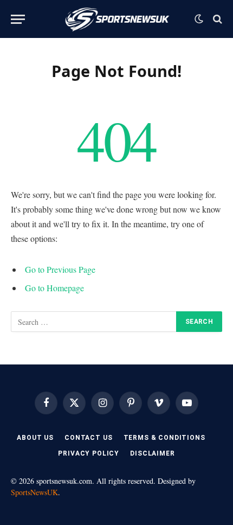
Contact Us (88, 437)
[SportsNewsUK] (116, 19)
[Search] (216, 19)
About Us (35, 437)
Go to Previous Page (60, 269)
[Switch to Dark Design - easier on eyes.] (199, 19)
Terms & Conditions (164, 437)
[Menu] (18, 19)
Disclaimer (152, 453)
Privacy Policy (88, 453)
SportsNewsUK (34, 492)
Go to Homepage (54, 287)
